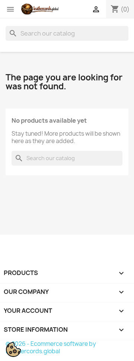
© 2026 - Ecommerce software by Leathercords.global (51, 347)
